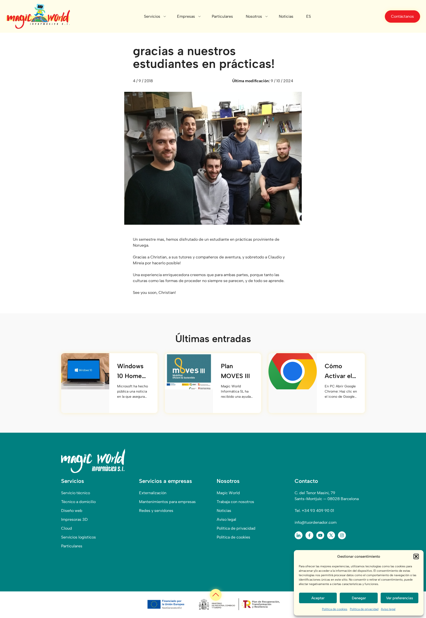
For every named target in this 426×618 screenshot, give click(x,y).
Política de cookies (334, 609)
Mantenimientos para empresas (167, 501)
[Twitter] (331, 535)
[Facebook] (309, 535)
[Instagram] (341, 535)
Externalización (152, 493)
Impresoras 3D (74, 519)
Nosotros (254, 16)
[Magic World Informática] (38, 16)
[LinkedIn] (298, 535)
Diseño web (71, 510)
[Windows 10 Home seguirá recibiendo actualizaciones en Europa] (85, 371)
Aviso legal (388, 609)
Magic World (228, 493)
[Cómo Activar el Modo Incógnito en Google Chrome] (292, 371)
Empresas (186, 16)
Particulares (222, 16)
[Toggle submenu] (165, 16)
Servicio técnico (75, 493)
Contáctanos (402, 16)
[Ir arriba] (215, 594)
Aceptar (317, 598)
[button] (416, 556)
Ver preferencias (399, 598)
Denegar (359, 598)
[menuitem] (308, 16)
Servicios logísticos (78, 537)
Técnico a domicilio (78, 501)
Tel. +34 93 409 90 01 (314, 510)
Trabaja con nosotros (235, 501)
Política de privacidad (364, 609)
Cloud (66, 528)
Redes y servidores (156, 510)
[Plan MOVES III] (189, 371)
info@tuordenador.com (316, 522)
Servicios (152, 16)
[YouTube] (320, 535)
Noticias (286, 16)
